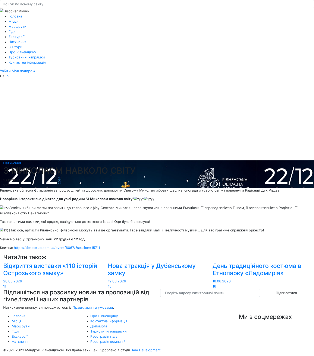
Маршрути (17, 26)
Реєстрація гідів (103, 336)
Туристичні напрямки (27, 57)
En (6, 76)
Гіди (12, 31)
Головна (15, 16)
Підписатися (286, 293)
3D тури (15, 47)
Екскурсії (16, 37)
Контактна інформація (27, 62)
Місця (13, 21)
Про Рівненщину (22, 52)
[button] (6, 71)
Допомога (98, 326)
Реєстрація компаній (108, 341)
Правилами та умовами (93, 307)
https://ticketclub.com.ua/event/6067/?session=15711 (57, 248)
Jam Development (146, 350)
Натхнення (17, 42)
